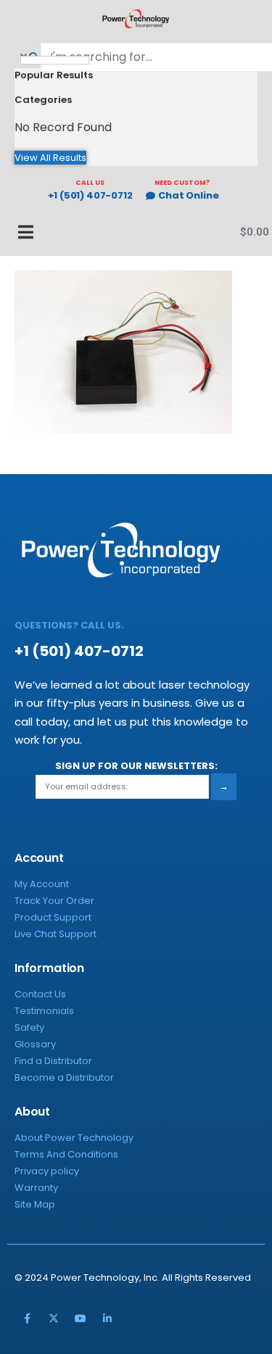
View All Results (50, 158)
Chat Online (188, 196)
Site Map (35, 1204)
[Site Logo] (136, 19)
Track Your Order (54, 900)
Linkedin (107, 1318)
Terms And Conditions (66, 1154)
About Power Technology (74, 1138)
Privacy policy (47, 1171)
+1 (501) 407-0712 (90, 196)
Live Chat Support (55, 934)
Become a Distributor (64, 1077)
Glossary (35, 1044)
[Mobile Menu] (18, 232)
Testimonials (44, 1011)
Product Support (53, 917)
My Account (42, 884)
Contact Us (40, 994)
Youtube (80, 1318)
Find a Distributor (53, 1061)
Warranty (36, 1188)
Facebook (27, 1318)
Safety (29, 1027)
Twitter (54, 1318)
